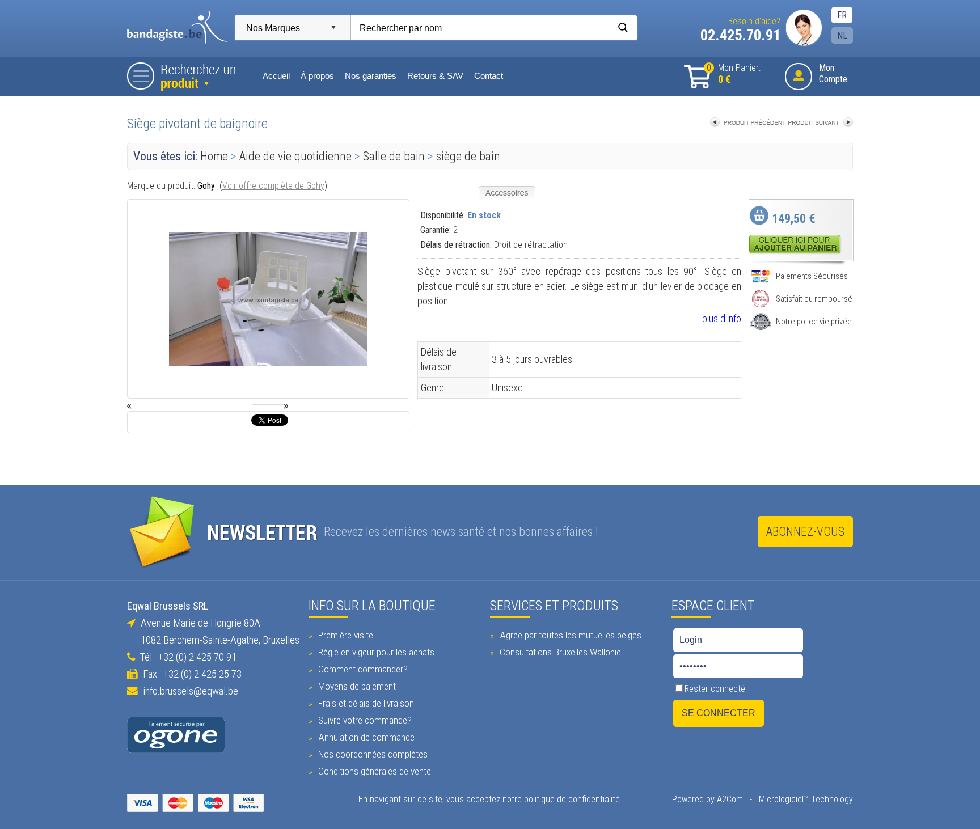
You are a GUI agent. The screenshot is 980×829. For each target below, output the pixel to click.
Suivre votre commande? (364, 720)
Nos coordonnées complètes (372, 754)
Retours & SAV (435, 76)
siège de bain (468, 156)
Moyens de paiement (356, 686)
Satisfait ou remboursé (814, 299)
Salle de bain (394, 156)
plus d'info (721, 318)
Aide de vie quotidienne (295, 156)
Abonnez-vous (805, 532)
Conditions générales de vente (373, 771)
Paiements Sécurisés (812, 276)
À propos (317, 76)
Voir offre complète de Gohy (273, 185)
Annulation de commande (365, 737)
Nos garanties (371, 76)
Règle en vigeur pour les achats (375, 652)
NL (842, 35)
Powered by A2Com (707, 799)
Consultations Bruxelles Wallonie (559, 652)
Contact (488, 76)
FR (842, 15)
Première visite (344, 635)
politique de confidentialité (572, 799)
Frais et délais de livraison (365, 703)
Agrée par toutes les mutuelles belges (569, 635)
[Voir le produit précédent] (748, 123)
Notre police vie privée (814, 321)
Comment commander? (362, 669)
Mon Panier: (734, 74)
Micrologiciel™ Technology (806, 799)
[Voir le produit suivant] (820, 123)
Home (214, 156)
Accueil (276, 76)
